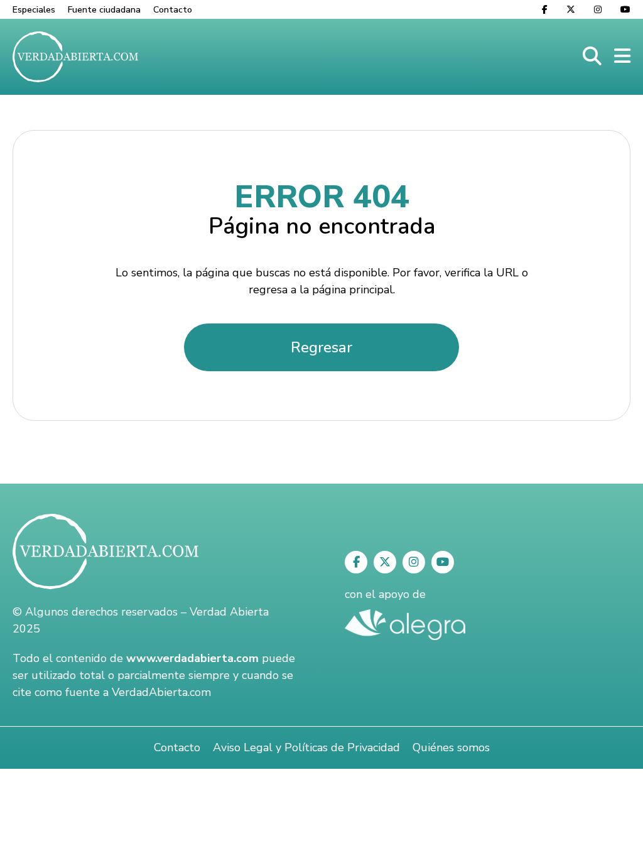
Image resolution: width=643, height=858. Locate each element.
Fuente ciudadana (104, 10)
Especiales (34, 10)
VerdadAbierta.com (161, 692)
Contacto (172, 10)
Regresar (321, 347)
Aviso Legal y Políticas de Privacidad (306, 747)
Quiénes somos (451, 747)
